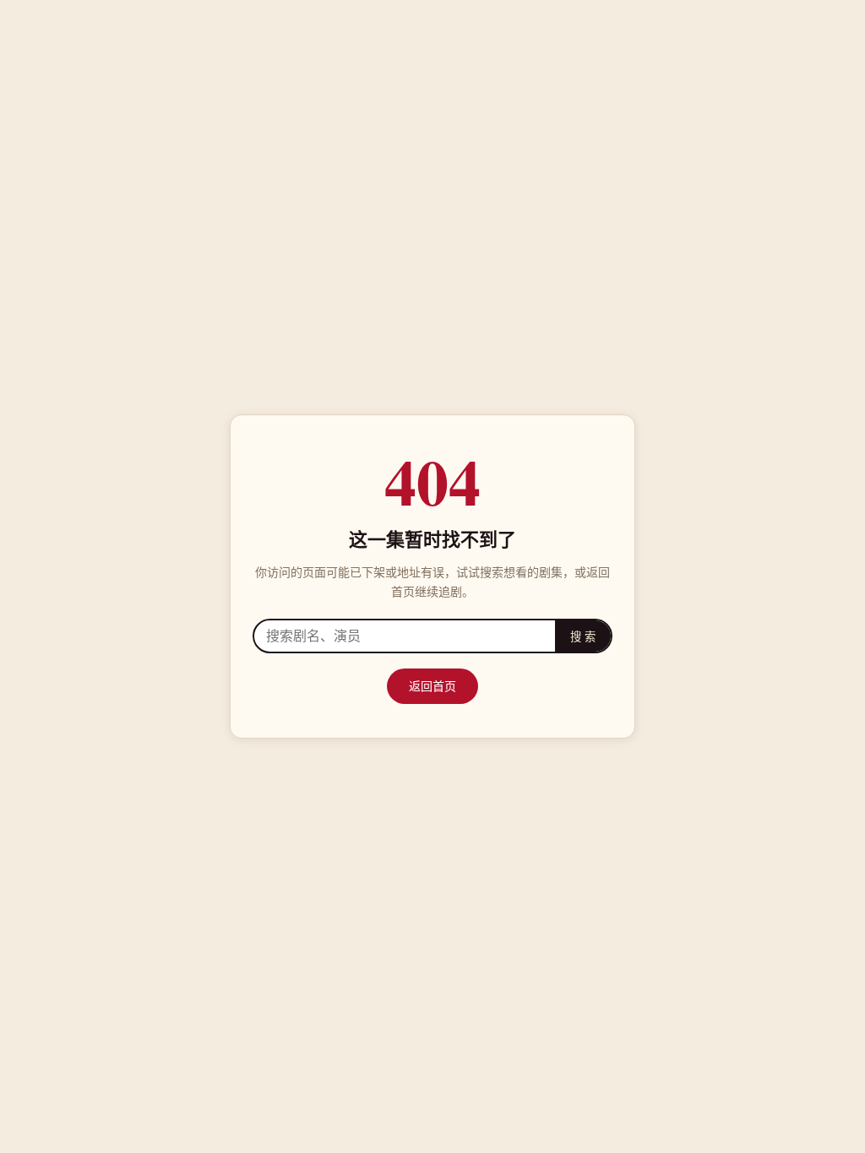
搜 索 (583, 637)
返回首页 (432, 686)
